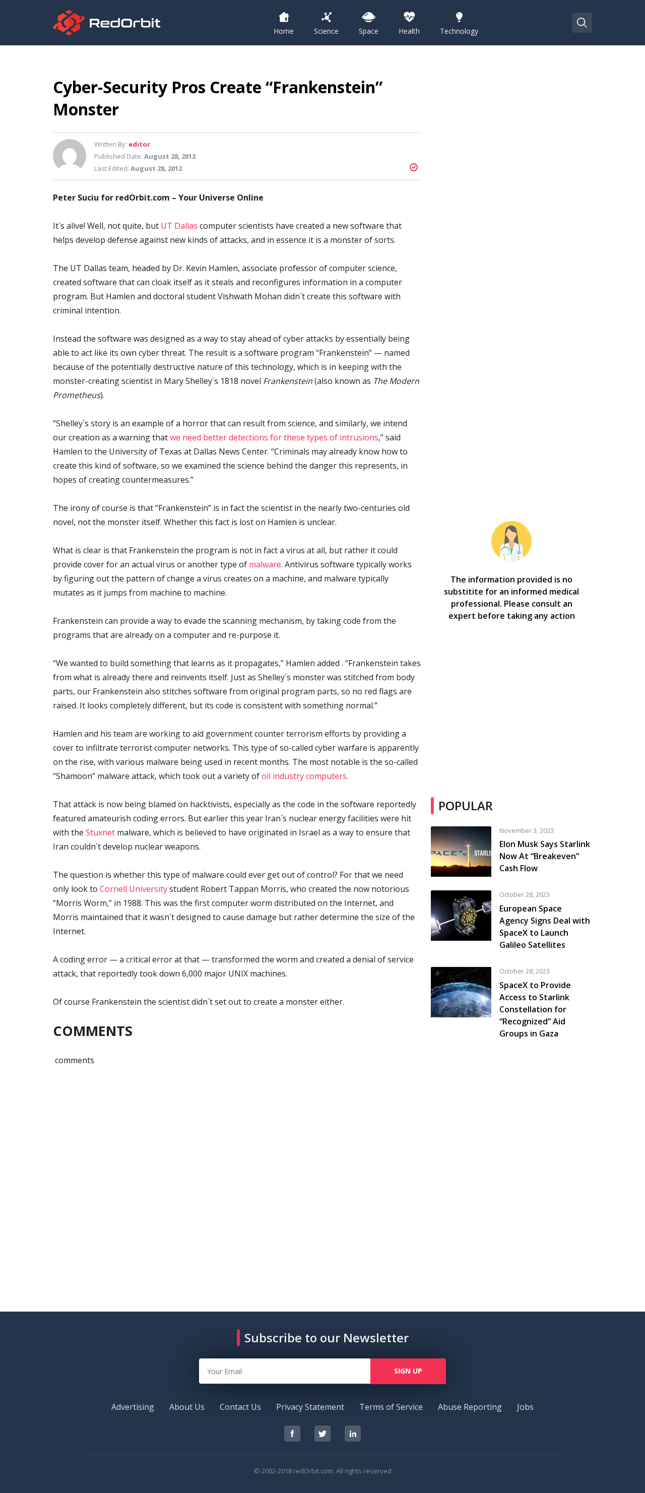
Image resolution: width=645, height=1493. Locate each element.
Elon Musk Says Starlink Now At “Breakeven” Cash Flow (544, 856)
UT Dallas (179, 225)
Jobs (525, 1406)
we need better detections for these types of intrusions (274, 437)
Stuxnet (100, 832)
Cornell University (133, 888)
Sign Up (408, 1371)
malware (265, 564)
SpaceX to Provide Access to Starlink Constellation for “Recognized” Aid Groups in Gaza (535, 1009)
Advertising (132, 1406)
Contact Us (240, 1406)
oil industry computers (304, 776)
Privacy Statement (310, 1406)
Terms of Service (391, 1406)
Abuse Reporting (470, 1406)
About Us (187, 1406)
